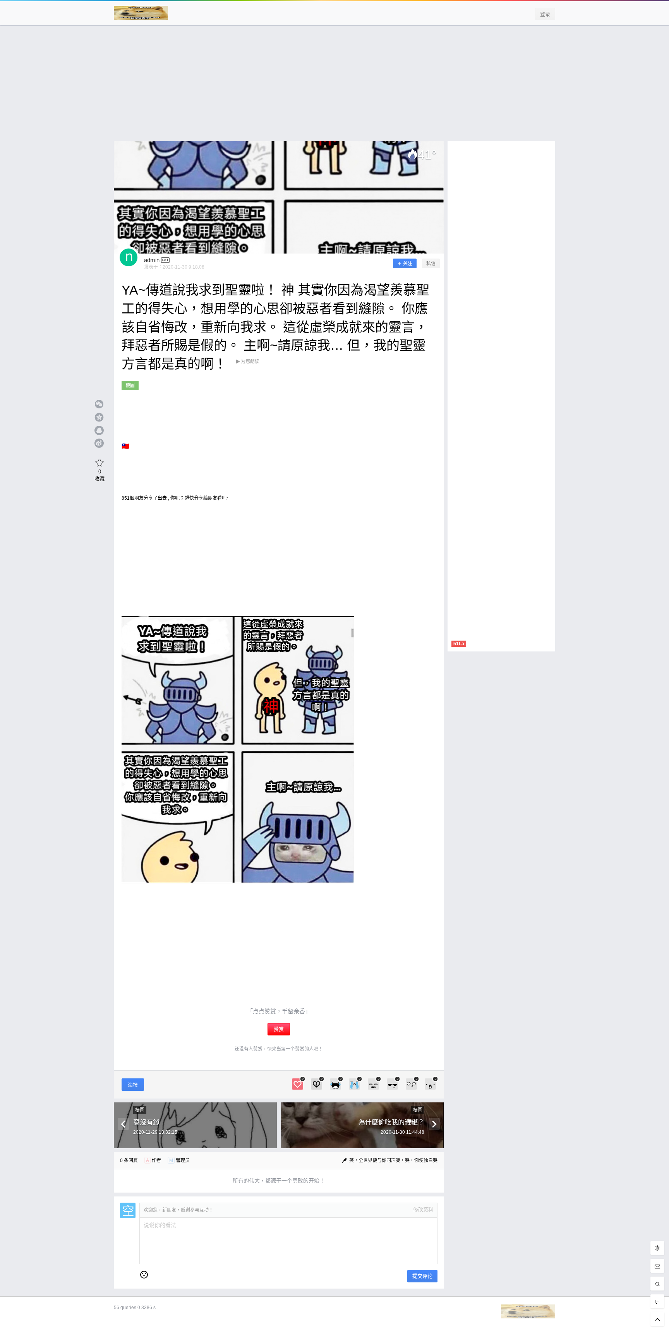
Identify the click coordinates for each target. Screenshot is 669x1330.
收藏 (99, 475)
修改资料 (423, 1209)
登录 (545, 14)
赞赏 (279, 1029)
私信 (431, 263)
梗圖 (130, 385)
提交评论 (422, 1276)
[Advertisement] (334, 87)
